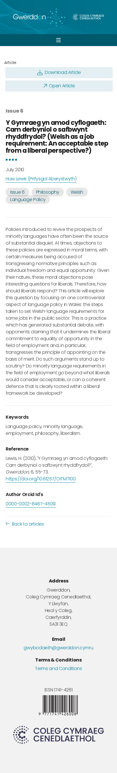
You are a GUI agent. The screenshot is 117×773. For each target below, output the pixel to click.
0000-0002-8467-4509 (31, 504)
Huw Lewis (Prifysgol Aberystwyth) (41, 178)
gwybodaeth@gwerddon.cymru (58, 648)
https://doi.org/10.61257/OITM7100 (41, 479)
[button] (58, 40)
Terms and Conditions (58, 668)
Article (10, 62)
